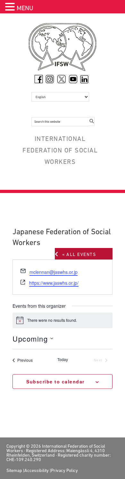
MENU (25, 8)
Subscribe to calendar (56, 381)
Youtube (73, 79)
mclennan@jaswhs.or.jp (53, 272)
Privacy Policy (64, 470)
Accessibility (36, 470)
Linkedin (84, 79)
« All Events (79, 254)
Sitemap (14, 470)
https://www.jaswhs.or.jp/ (54, 283)
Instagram (50, 79)
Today (62, 359)
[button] (11, 7)
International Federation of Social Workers (62, 48)
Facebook (38, 79)
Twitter (61, 79)
